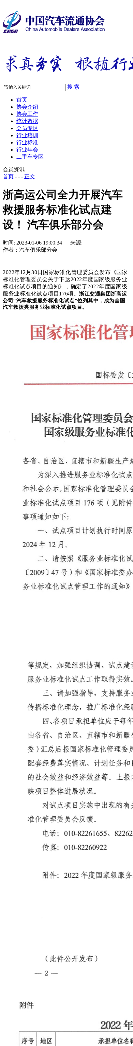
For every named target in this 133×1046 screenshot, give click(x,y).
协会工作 (27, 114)
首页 (21, 100)
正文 (29, 176)
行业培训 (27, 135)
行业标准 (27, 142)
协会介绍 (27, 107)
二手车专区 (30, 157)
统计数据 (27, 121)
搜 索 (73, 87)
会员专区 (27, 128)
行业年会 (27, 149)
